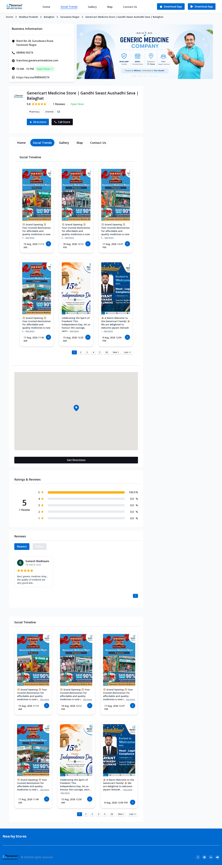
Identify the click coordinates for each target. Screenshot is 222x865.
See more (30, 237)
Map (110, 7)
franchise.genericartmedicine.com (37, 60)
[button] (76, 408)
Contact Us (130, 7)
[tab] (21, 142)
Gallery (92, 7)
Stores (9, 16)
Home (46, 7)
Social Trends (69, 6)
